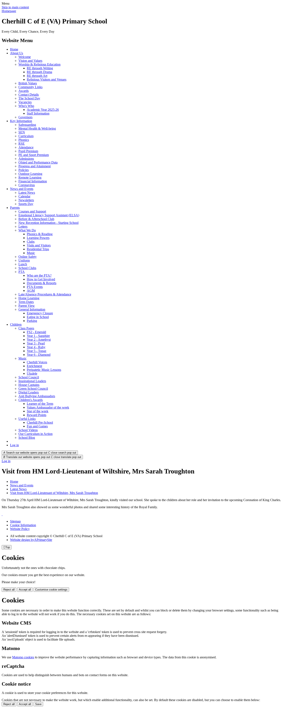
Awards (23, 91)
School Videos (28, 430)
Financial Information (32, 181)
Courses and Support (32, 211)
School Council (28, 377)
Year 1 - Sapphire (38, 336)
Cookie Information (23, 525)
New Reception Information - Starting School (48, 222)
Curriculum (25, 136)
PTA (21, 271)
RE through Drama (39, 72)
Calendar (24, 196)
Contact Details (28, 94)
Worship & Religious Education (39, 64)
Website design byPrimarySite (31, 540)
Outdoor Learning (30, 173)
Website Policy (20, 529)
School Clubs (27, 268)
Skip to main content (15, 7)
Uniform (24, 260)
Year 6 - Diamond (38, 354)
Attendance (25, 147)
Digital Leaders (28, 392)
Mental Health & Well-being (37, 128)
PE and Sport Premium (33, 155)
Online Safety (27, 256)
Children (16, 324)
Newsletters (26, 200)
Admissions (26, 158)
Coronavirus (26, 185)
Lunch (22, 264)
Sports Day (25, 204)
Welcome (24, 57)
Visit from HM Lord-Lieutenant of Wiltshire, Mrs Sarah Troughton (54, 493)
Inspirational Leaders (32, 381)
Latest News (26, 192)
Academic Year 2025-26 (43, 109)
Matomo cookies (23, 657)
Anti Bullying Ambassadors (36, 396)
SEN (21, 132)
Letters (22, 226)
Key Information (21, 121)
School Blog (26, 437)
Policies (23, 170)
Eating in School (38, 317)
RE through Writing (40, 68)
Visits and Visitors (39, 245)
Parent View (26, 305)
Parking (32, 320)
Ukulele (32, 373)
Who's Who (26, 106)
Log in (14, 445)
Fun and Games (37, 426)
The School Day (29, 98)
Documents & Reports (41, 283)
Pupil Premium (28, 151)
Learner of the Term (40, 403)
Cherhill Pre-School (40, 422)
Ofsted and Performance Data (38, 162)
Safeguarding (27, 124)
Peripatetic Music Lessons (44, 369)
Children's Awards (30, 400)
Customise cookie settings (51, 589)
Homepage (9, 11)
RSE (21, 143)
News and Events (21, 189)
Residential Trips (38, 249)
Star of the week (37, 411)
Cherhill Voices (37, 362)
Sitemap (15, 521)
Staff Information (38, 113)
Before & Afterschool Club (36, 219)
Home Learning (28, 298)
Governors (25, 117)
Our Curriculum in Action (35, 434)
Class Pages (26, 328)
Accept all (25, 589)
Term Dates (26, 302)
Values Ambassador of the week (48, 407)
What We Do (27, 230)
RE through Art (37, 75)
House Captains (28, 385)
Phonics (23, 140)
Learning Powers (38, 238)
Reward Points (36, 415)
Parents (15, 207)
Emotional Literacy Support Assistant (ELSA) (48, 215)
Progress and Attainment (34, 166)
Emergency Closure (40, 313)
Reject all (9, 589)
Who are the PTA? (39, 275)
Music (31, 253)
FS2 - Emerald (36, 332)
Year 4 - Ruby (36, 347)
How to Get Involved (41, 279)
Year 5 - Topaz (36, 351)
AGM (31, 290)
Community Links (30, 87)
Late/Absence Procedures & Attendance (44, 294)
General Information (31, 309)
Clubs (31, 241)
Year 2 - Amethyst (39, 339)
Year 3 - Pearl (36, 343)
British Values (27, 83)
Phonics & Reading (40, 234)
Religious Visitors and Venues (46, 79)
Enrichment (34, 366)
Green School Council (33, 388)
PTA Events (35, 287)
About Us (16, 53)
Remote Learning (29, 177)
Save (38, 704)
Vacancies (25, 102)
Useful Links (27, 418)
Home (14, 49)
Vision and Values (30, 60)
